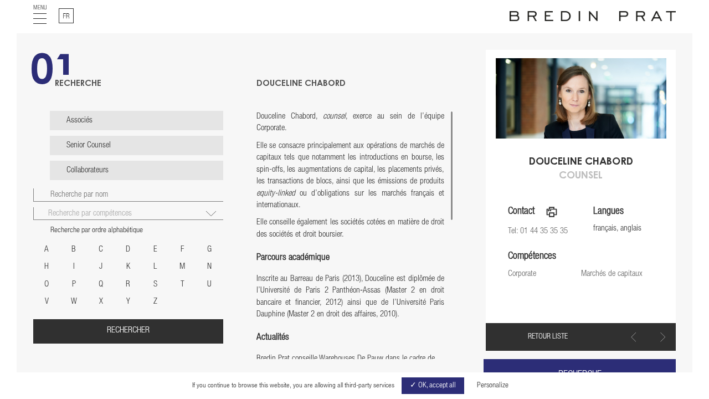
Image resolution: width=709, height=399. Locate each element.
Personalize (492, 386)
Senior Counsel (88, 145)
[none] (66, 15)
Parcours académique (293, 258)
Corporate (522, 274)
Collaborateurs (87, 170)
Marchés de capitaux (612, 274)
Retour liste (548, 337)
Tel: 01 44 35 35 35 (538, 231)
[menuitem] (66, 15)
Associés (79, 120)
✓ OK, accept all (433, 386)
